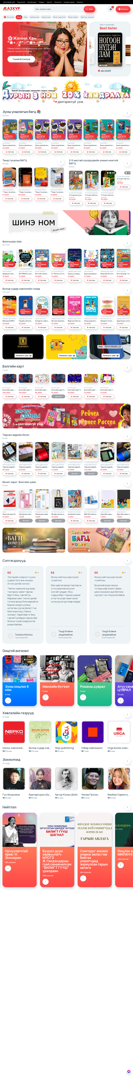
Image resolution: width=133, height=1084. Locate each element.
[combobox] (64, 9)
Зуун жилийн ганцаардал (20, 577)
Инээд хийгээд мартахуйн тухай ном (108, 579)
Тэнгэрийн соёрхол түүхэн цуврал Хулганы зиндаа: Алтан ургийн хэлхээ (65, 580)
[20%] (124, 173)
